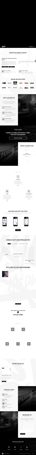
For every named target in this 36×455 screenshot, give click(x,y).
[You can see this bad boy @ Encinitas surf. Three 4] (18, 280)
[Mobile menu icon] (33, 46)
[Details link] (7, 249)
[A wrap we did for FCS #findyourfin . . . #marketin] (31, 293)
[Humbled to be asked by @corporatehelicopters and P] (12, 274)
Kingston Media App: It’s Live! (6, 375)
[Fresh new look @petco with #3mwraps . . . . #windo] (5, 287)
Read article (3, 381)
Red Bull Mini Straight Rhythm (18, 253)
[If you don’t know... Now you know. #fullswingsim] (5, 280)
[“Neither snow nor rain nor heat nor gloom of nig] (12, 280)
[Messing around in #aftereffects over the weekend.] (5, 300)
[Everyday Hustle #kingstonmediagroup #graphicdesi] (31, 300)
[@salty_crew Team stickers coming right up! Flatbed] (24, 274)
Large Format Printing (8, 255)
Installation (4, 255)
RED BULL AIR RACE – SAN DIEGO (29, 261)
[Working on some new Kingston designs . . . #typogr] (12, 293)
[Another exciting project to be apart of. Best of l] (5, 274)
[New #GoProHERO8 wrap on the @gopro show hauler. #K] (31, 274)
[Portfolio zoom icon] (5, 249)
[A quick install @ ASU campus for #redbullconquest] (18, 300)
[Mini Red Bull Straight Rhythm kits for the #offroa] (12, 287)
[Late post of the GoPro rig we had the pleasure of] (31, 280)
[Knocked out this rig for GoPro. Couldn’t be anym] (31, 287)
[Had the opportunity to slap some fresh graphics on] (12, 300)
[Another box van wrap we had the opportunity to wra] (5, 293)
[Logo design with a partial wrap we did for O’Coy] (18, 293)
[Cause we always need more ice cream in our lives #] (24, 293)
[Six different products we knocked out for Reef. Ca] (24, 287)
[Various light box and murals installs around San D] (24, 280)
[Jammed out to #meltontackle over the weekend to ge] (18, 287)
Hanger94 (6, 254)
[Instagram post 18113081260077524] (18, 274)
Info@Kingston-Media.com (8, 404)
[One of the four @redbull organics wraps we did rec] (24, 300)
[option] (7, 222)
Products (32, 262)
